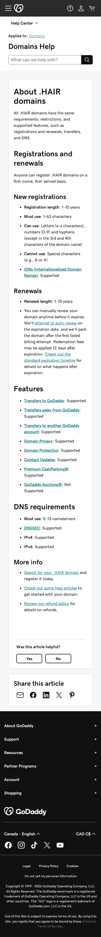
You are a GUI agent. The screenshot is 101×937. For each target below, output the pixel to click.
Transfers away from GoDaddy (52, 410)
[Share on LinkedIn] (46, 695)
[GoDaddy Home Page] (25, 811)
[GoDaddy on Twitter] (47, 848)
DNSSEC (32, 528)
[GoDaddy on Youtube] (60, 848)
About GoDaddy (18, 726)
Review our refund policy (46, 603)
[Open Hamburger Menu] (6, 8)
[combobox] (45, 59)
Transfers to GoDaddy (44, 401)
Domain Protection (41, 450)
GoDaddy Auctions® (43, 484)
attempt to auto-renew (56, 323)
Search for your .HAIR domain (51, 572)
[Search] (87, 59)
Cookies (72, 866)
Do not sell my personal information (51, 876)
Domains (37, 36)
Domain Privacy (38, 441)
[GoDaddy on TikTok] (34, 848)
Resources (13, 752)
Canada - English (19, 834)
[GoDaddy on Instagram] (21, 848)
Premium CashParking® (46, 469)
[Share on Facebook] (33, 695)
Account (11, 779)
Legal (27, 866)
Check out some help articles (50, 588)
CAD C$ (83, 834)
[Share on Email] (20, 695)
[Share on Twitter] (59, 695)
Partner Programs (20, 766)
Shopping (12, 793)
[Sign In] (81, 8)
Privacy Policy (48, 866)
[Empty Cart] (92, 8)
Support (11, 739)
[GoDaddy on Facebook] (8, 848)
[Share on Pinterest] (72, 695)
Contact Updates (39, 460)
